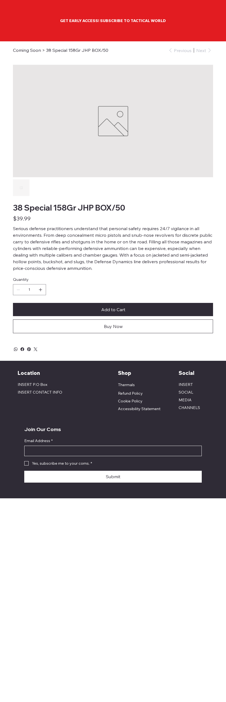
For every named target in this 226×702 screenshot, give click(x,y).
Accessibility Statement (139, 408)
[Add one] (40, 289)
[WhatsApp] (15, 349)
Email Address (38, 440)
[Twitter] (35, 349)
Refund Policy (130, 393)
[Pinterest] (29, 349)
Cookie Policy (130, 401)
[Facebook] (22, 349)
